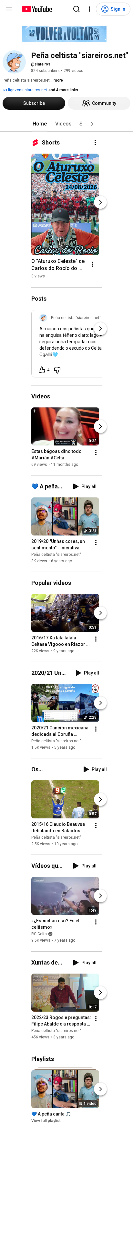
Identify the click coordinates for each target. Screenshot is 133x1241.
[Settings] (89, 9)
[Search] (76, 9)
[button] (92, 124)
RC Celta (39, 934)
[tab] (39, 124)
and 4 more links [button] (63, 90)
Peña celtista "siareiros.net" (56, 554)
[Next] (100, 202)
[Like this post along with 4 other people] (42, 370)
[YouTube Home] (36, 9)
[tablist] (66, 124)
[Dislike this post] (57, 370)
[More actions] (95, 142)
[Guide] (9, 9)
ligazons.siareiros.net (27, 90)
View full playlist (46, 1120)
